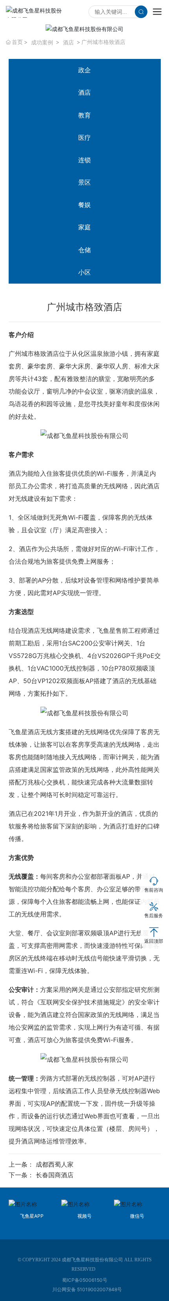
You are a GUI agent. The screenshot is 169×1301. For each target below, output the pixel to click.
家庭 (84, 227)
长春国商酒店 (54, 1175)
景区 (84, 182)
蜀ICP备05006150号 (84, 1280)
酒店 (68, 42)
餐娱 (84, 205)
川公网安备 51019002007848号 (87, 1289)
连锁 (84, 160)
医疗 (84, 137)
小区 (84, 272)
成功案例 (42, 42)
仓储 (84, 250)
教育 (84, 115)
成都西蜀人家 (54, 1164)
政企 (84, 70)
